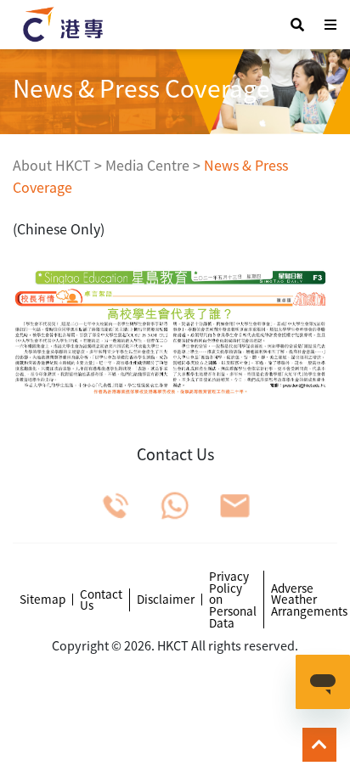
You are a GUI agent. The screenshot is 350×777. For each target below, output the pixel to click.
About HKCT (52, 165)
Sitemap (42, 599)
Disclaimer (166, 599)
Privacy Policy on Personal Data (233, 599)
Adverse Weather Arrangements (309, 600)
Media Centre (147, 165)
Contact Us (101, 599)
